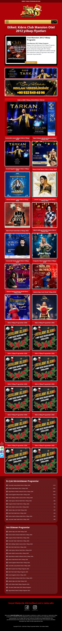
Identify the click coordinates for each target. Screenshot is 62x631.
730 (54, 504)
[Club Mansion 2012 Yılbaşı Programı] (16, 49)
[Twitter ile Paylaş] (2, 456)
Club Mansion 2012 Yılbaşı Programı (38, 38)
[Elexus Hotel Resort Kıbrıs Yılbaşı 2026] (31, 88)
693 (54, 513)
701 (54, 507)
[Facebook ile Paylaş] (2, 452)
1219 (54, 485)
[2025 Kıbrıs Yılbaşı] (17, 337)
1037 (54, 491)
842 (54, 500)
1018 (54, 494)
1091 (54, 488)
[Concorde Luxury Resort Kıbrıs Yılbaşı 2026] (31, 73)
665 (54, 516)
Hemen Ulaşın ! (31, 62)
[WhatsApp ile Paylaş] (2, 448)
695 (54, 510)
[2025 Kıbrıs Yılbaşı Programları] (44, 337)
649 (54, 519)
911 (54, 497)
